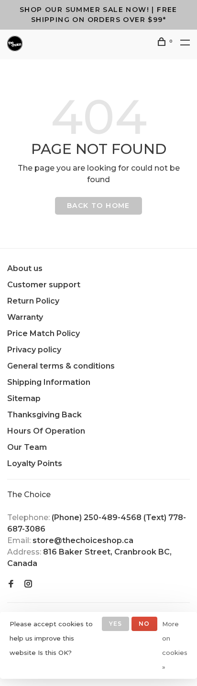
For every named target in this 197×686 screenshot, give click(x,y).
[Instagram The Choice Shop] (28, 584)
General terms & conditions (61, 365)
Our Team (27, 447)
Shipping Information (48, 382)
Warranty (25, 317)
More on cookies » (174, 645)
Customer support (43, 284)
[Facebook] (11, 584)
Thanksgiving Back (44, 414)
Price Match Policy (43, 333)
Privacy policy (34, 349)
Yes (115, 623)
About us (25, 268)
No (144, 623)
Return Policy (33, 300)
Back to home (98, 205)
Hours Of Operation (46, 431)
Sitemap (24, 398)
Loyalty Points (34, 463)
